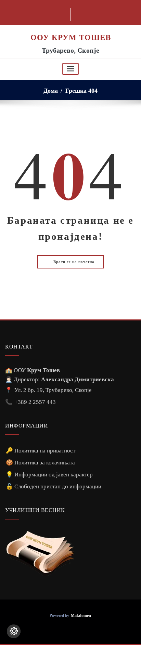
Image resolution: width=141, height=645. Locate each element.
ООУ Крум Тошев (70, 37)
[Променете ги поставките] (14, 631)
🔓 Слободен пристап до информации (53, 486)
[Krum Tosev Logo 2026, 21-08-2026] (70, 28)
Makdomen (81, 616)
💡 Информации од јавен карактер (49, 474)
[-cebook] (64, 14)
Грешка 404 (81, 90)
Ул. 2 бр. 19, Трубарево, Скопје (53, 390)
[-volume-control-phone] (75, 629)
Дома (50, 90)
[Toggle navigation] (70, 69)
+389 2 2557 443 (35, 402)
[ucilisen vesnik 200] (40, 553)
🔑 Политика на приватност (40, 450)
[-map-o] (77, 14)
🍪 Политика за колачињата (40, 462)
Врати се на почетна (73, 262)
